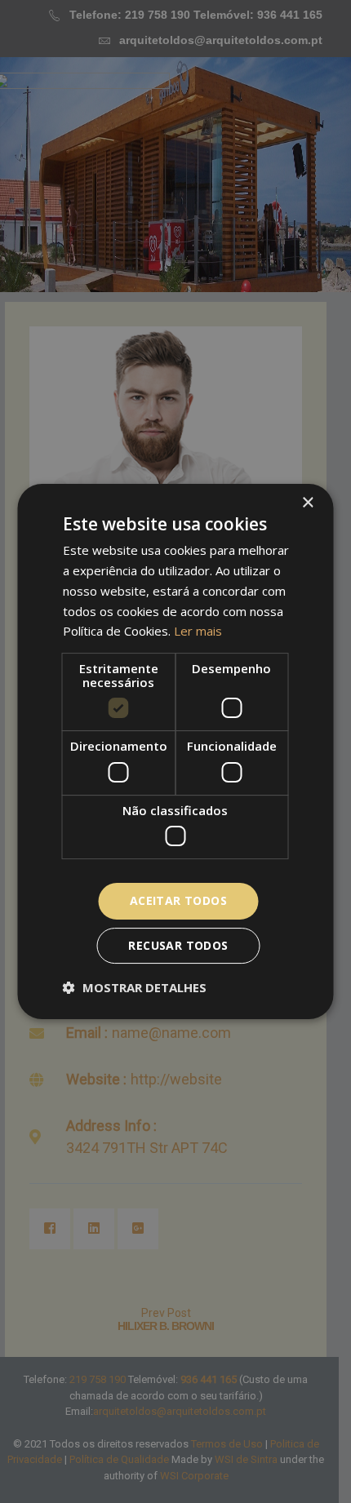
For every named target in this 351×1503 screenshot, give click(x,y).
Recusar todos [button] (178, 945)
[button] (135, 987)
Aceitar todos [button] (178, 900)
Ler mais (198, 631)
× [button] (307, 503)
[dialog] (175, 751)
